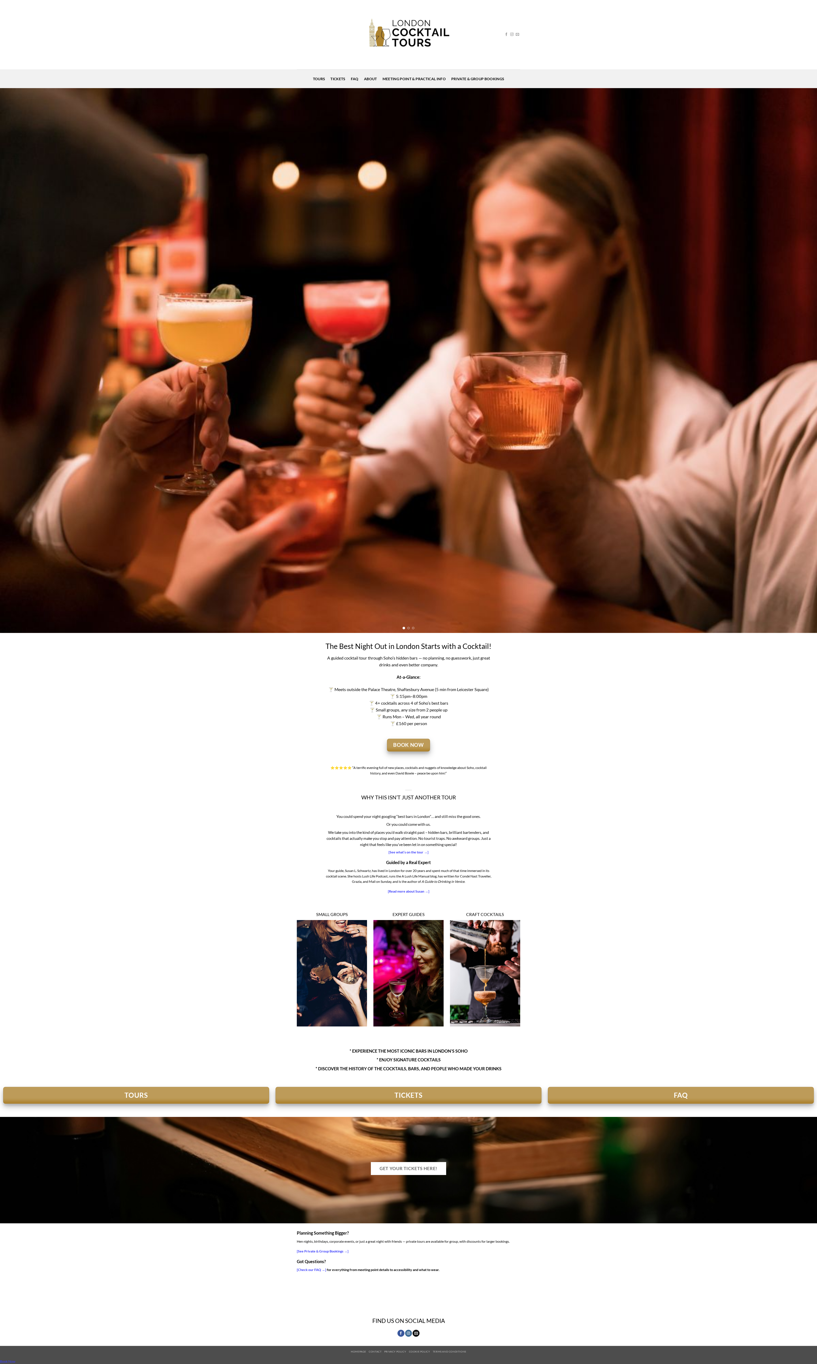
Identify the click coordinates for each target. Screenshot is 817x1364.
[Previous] (22, 360)
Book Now (7, 1361)
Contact (375, 1351)
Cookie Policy (419, 1351)
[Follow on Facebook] (506, 34)
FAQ (355, 79)
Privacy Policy (395, 1351)
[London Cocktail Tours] (408, 34)
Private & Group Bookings (477, 79)
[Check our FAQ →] (311, 1270)
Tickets (337, 79)
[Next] (795, 360)
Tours (319, 79)
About (370, 79)
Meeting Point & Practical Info (414, 79)
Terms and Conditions (449, 1351)
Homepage (358, 1351)
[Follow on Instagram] (512, 34)
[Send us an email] (517, 34)
